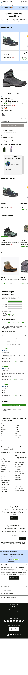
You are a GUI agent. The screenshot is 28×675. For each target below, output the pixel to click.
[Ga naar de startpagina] (2, 498)
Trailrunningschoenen (6, 478)
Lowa (2, 431)
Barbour (3, 440)
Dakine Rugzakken (19, 471)
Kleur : (6, 110)
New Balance (18, 435)
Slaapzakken (4, 469)
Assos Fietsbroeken (19, 473)
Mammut (17, 431)
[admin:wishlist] (25, 125)
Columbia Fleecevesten (20, 464)
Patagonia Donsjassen (20, 490)
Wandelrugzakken (5, 473)
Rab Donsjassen (18, 477)
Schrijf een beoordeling (18, 103)
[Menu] (1, 5)
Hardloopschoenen (5, 480)
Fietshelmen (4, 487)
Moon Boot (3, 437)
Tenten (2, 463)
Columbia (17, 425)
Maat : (2, 118)
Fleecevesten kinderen (20, 452)
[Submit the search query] (26, 5)
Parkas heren (4, 459)
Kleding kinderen (5, 491)
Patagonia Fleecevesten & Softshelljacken (21, 458)
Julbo (16, 433)
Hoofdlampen (4, 467)
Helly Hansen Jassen (19, 462)
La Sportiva (3, 429)
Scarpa (3, 97)
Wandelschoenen (5, 476)
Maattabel (24, 118)
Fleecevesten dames (6, 456)
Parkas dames (4, 454)
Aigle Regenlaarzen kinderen (19, 455)
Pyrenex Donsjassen (19, 460)
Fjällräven (17, 423)
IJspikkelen (3, 475)
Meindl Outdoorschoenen (21, 469)
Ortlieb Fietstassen (19, 483)
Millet (2, 435)
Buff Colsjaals (18, 486)
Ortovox (3, 425)
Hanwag (17, 437)
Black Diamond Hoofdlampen (18, 467)
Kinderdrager (4, 489)
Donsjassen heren (5, 457)
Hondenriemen (18, 481)
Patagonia (3, 423)
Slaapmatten (4, 465)
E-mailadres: (14, 535)
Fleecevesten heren (5, 461)
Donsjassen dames (5, 452)
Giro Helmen (18, 475)
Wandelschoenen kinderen (5, 485)
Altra (2, 433)
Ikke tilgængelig (12, 125)
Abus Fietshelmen (19, 488)
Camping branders (5, 471)
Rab (2, 427)
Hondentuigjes (18, 479)
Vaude (16, 429)
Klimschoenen (4, 482)
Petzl (16, 440)
